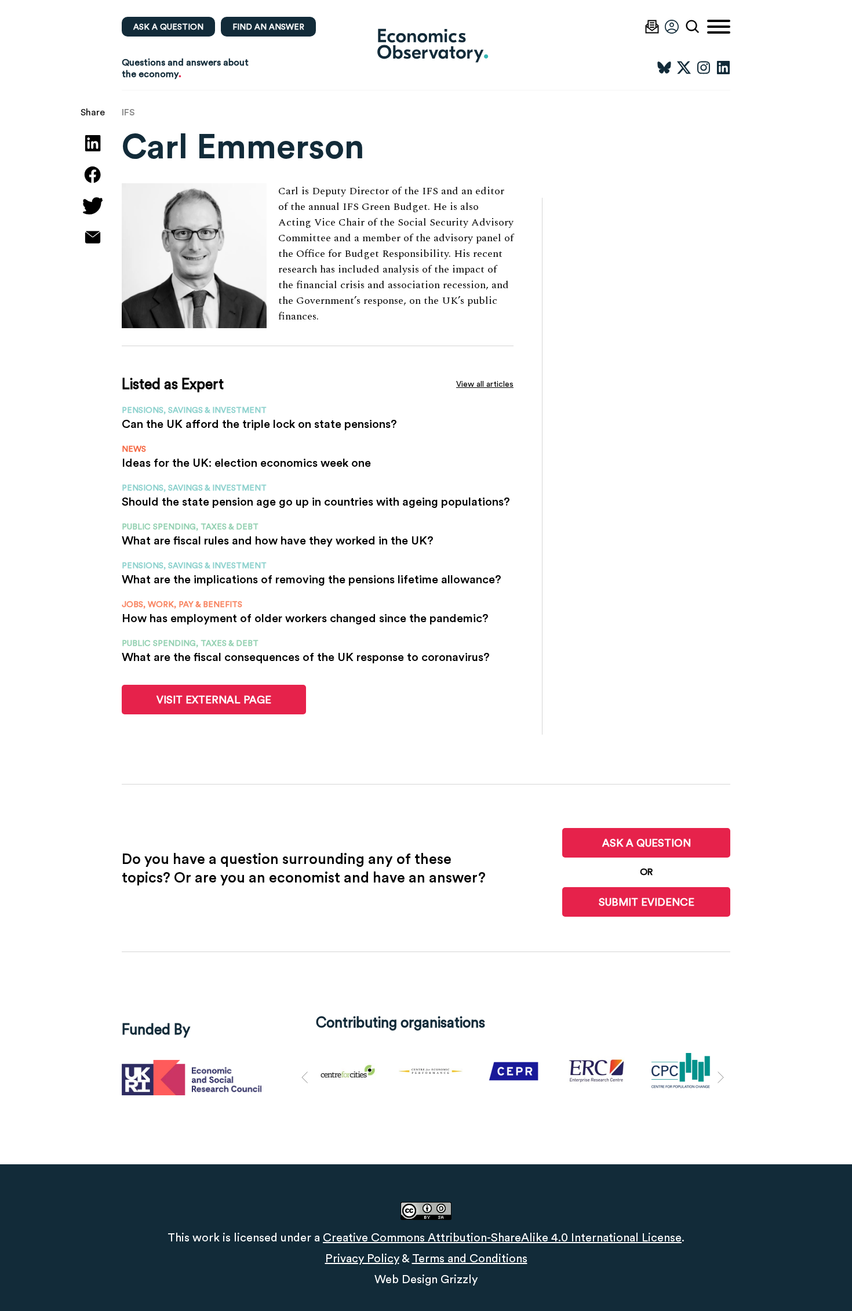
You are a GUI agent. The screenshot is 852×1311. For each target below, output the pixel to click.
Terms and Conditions (469, 1258)
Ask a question (168, 26)
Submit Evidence (646, 902)
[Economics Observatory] (426, 45)
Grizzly (459, 1279)
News (134, 448)
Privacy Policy (362, 1258)
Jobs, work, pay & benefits (182, 604)
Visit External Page (213, 699)
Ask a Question (646, 843)
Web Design (406, 1279)
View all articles (485, 383)
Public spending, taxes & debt (190, 526)
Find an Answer (268, 26)
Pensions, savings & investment (194, 410)
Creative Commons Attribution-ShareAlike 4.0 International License (502, 1237)
